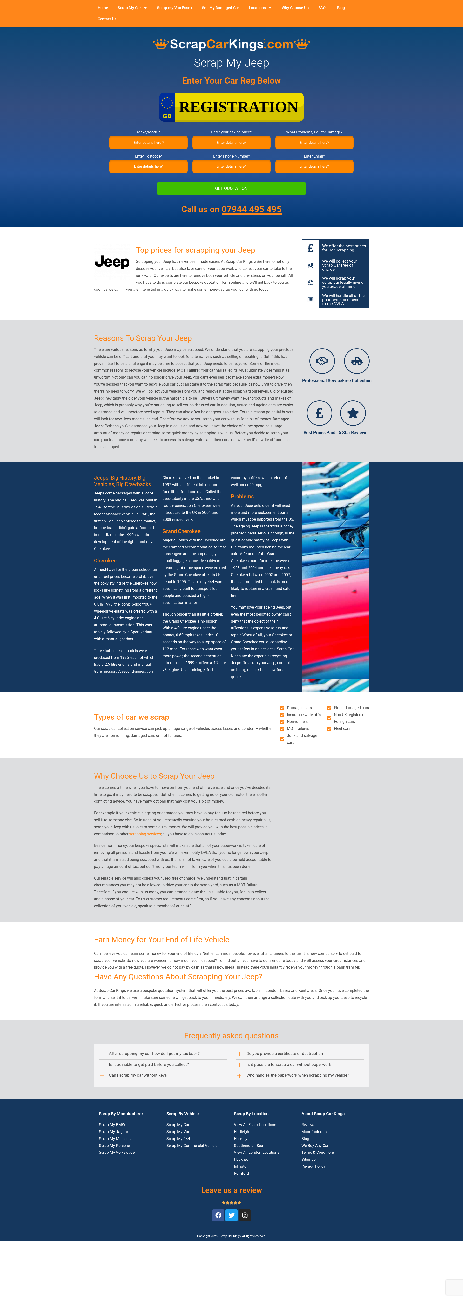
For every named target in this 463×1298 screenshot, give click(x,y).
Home (103, 8)
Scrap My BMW (112, 1124)
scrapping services (145, 834)
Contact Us (107, 19)
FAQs (322, 8)
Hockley (240, 1138)
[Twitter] (231, 1215)
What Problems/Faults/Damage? (314, 132)
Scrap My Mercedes (115, 1138)
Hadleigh (241, 1131)
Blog (341, 8)
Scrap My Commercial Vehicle (191, 1145)
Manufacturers (314, 1131)
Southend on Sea (248, 1145)
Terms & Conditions (318, 1152)
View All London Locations (256, 1152)
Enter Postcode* (148, 156)
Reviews (308, 1124)
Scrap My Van (178, 1131)
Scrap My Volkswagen (118, 1152)
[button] (163, 1054)
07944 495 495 (252, 209)
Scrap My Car (129, 8)
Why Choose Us (295, 8)
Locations (257, 8)
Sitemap (308, 1159)
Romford (241, 1173)
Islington (241, 1166)
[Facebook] (218, 1215)
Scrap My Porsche (114, 1145)
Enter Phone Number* (231, 156)
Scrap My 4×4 (178, 1138)
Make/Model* (148, 132)
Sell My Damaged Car (220, 8)
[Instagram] (245, 1215)
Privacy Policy (313, 1166)
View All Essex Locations (255, 1124)
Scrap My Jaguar (113, 1131)
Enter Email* (314, 156)
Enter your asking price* (231, 132)
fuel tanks (239, 547)
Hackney (241, 1159)
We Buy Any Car (314, 1145)
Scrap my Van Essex (174, 8)
